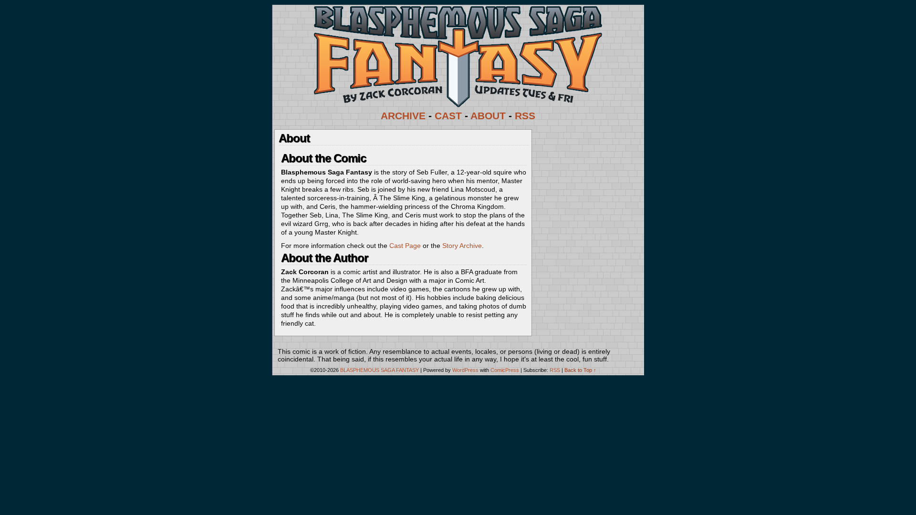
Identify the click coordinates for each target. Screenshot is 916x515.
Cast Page (405, 245)
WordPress (465, 370)
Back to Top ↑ (580, 370)
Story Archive (462, 245)
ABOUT (488, 116)
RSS (525, 116)
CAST (448, 116)
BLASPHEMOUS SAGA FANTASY (379, 370)
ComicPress (504, 370)
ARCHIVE (403, 116)
